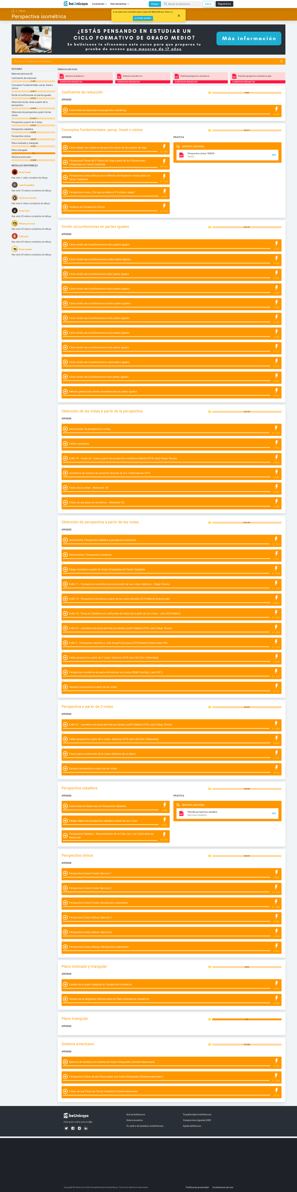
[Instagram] (79, 1128)
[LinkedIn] (85, 1128)
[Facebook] (72, 1128)
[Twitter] (66, 1128)
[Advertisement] (148, 1159)
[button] (227, 155)
